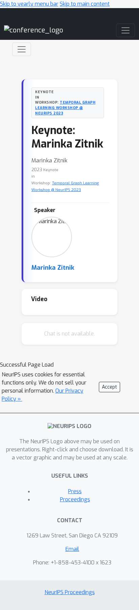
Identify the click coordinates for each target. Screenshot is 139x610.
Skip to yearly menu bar (29, 3)
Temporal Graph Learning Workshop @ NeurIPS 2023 (65, 107)
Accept (109, 387)
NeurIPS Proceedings (70, 592)
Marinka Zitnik (52, 268)
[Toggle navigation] (21, 49)
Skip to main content (85, 3)
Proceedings (75, 499)
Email (72, 549)
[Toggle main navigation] (125, 30)
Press (75, 491)
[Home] (33, 30)
